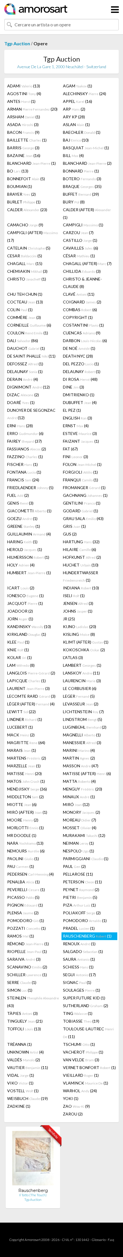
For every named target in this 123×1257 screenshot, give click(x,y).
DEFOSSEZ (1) (25, 363)
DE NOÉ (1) (79, 348)
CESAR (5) (24, 255)
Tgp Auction (17, 43)
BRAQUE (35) (82, 186)
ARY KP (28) (74, 116)
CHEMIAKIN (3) (27, 271)
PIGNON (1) (25, 905)
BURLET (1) (24, 201)
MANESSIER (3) (82, 742)
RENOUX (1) (79, 943)
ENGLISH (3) (77, 417)
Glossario (99, 1240)
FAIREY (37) (24, 441)
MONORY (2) (81, 812)
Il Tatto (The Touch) (33, 1195)
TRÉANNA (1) (19, 1044)
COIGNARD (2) (82, 301)
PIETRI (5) (80, 897)
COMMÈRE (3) (24, 317)
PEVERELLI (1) (26, 889)
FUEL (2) (18, 495)
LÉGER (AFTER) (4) (31, 703)
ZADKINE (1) (18, 1106)
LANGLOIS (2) (31, 672)
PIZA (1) (79, 905)
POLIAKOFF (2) (82, 912)
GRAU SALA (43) (83, 518)
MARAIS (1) (21, 750)
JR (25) (69, 618)
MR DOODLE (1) (21, 835)
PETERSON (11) (82, 881)
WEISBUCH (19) (27, 1098)
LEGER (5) (79, 696)
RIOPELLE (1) (27, 951)
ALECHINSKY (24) (84, 93)
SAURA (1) (79, 959)
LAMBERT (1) (82, 665)
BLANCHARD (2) (87, 163)
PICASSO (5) (23, 897)
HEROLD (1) (24, 549)
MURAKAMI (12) (84, 835)
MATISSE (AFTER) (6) (87, 773)
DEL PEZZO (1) (81, 363)
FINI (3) (75, 456)
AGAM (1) (77, 85)
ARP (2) (74, 109)
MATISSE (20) (24, 773)
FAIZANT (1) (81, 441)
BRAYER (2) (21, 194)
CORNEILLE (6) (29, 325)
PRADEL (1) (79, 928)
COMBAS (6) (80, 309)
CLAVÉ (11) (78, 294)
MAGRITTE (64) (26, 742)
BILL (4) (73, 155)
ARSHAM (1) (23, 116)
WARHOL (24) (80, 1090)
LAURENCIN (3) (82, 680)
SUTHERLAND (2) (85, 1005)
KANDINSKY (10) (29, 626)
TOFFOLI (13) (24, 1028)
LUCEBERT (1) (20, 727)
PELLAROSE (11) (78, 874)
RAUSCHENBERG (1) (87, 936)
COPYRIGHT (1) (78, 317)
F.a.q (111, 1240)
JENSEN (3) (78, 603)
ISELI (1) (74, 595)
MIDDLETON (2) (25, 796)
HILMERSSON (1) (28, 557)
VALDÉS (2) (23, 1059)
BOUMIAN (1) (19, 186)
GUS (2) (70, 534)
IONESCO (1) (25, 595)
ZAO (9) (76, 1106)
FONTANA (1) (24, 472)
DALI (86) (22, 340)
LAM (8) (21, 665)
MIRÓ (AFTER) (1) (27, 812)
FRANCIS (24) (23, 479)
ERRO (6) (25, 433)
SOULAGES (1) (81, 990)
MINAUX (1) (79, 796)
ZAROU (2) (73, 1113)
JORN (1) (20, 618)
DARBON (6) (85, 340)
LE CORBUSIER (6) (79, 688)
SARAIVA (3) (24, 959)
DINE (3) (73, 387)
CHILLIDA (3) (82, 271)
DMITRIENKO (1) (78, 394)
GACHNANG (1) (85, 495)
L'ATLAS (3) (73, 657)
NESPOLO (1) (78, 850)
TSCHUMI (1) (79, 1044)
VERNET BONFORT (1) (89, 1067)
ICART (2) (20, 587)
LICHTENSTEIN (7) (83, 711)
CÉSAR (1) (79, 255)
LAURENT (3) (28, 688)
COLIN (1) (20, 309)
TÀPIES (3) (22, 1013)
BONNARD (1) (81, 170)
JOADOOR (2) (20, 611)
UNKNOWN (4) (25, 1052)
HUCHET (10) (80, 564)
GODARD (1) (80, 510)
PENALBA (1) (23, 881)
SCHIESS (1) (78, 966)
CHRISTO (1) (26, 278)
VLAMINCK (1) (85, 1082)
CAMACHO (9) (25, 224)
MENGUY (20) (82, 789)
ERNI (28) (20, 425)
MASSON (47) (80, 765)
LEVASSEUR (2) (80, 703)
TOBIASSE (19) (81, 1021)
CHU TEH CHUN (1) (24, 294)
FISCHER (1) (22, 464)
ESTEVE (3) (80, 433)
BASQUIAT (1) (86, 147)
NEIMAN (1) (78, 843)
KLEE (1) (18, 642)
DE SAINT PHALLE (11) (31, 356)
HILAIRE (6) (79, 549)
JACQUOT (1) (25, 603)
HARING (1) (22, 541)
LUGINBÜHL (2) (84, 727)
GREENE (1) (23, 526)
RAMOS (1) (20, 936)
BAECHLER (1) (81, 132)
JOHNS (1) (77, 611)
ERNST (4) (76, 425)
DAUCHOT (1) (26, 348)
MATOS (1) (26, 781)
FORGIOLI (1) (80, 472)
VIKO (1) (20, 1082)
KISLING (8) (79, 634)
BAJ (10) (76, 140)
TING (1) (77, 1013)
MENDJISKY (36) (27, 789)
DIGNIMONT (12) (28, 387)
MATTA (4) (79, 781)
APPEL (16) (77, 101)
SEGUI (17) (79, 974)
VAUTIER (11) (27, 1067)
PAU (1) (20, 866)
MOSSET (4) (79, 827)
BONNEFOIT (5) (26, 178)
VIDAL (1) (20, 1075)
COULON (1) (27, 332)
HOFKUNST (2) (82, 557)
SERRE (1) (21, 982)
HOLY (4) (21, 564)
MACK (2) (21, 734)
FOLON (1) (82, 464)
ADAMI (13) (23, 85)
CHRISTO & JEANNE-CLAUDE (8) (82, 282)
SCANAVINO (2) (27, 966)
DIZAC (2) (23, 394)
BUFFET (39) (81, 194)
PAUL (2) (74, 866)
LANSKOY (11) (81, 672)
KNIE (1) (18, 649)
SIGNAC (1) (77, 982)
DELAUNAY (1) (25, 371)
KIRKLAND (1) (26, 634)
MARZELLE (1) (24, 765)
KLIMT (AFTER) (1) (85, 642)
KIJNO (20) (79, 626)
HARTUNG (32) (81, 541)
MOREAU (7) (79, 819)
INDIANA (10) (81, 587)
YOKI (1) (70, 1098)
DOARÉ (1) (21, 402)
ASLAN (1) (76, 124)
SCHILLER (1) (27, 974)
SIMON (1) (19, 990)
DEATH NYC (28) (78, 356)
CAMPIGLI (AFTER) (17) (32, 236)
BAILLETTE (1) (27, 140)
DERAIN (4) (22, 379)
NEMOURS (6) (26, 850)
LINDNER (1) (24, 719)
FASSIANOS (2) (26, 448)
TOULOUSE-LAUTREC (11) (88, 1032)
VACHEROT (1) (83, 1052)
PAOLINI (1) (23, 858)
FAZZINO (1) (25, 456)
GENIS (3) (20, 503)
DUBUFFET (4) (80, 402)
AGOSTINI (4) (24, 93)
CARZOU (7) (78, 232)
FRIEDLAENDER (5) (30, 487)
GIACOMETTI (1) (29, 510)
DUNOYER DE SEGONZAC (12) (31, 414)
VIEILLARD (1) (81, 1075)
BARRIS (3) (23, 147)
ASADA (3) (23, 124)
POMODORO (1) (25, 920)
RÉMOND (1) (28, 943)
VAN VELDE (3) (81, 1059)
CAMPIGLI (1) (83, 224)
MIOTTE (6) (22, 804)
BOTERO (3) (82, 178)
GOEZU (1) (22, 518)
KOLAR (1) (19, 657)
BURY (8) (74, 201)
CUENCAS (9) (81, 332)
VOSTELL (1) (23, 1090)
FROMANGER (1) (84, 487)
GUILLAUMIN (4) (29, 534)
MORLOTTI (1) (25, 827)
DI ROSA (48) (80, 379)
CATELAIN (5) (28, 248)
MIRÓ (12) (76, 804)
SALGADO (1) (83, 951)
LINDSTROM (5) (82, 719)
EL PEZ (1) (72, 410)
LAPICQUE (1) (26, 680)
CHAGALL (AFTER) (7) (87, 263)
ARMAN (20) (32, 109)
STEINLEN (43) (33, 1001)
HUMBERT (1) (29, 572)
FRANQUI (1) (80, 479)
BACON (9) (23, 132)
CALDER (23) (27, 209)
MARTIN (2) (79, 758)
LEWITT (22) (21, 711)
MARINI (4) (79, 750)
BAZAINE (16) (23, 155)
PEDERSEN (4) (30, 874)
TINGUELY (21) (25, 1021)
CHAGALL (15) (24, 263)
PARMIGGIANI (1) (85, 858)
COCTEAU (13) (25, 301)
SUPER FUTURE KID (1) (84, 997)
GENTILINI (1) (81, 503)
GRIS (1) (74, 526)
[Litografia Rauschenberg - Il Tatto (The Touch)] (32, 1159)
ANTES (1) (21, 101)
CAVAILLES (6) (80, 248)
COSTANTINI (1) (83, 325)
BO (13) (17, 170)
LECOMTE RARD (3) (31, 696)
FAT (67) (70, 448)
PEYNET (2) (81, 889)
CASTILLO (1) (80, 240)
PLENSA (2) (23, 912)
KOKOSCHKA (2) (84, 649)
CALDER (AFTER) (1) (87, 213)
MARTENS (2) (26, 758)
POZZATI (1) (26, 928)
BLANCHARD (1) (31, 163)
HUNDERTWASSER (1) (80, 576)
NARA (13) (25, 843)
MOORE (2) (22, 819)
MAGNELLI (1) (82, 734)
